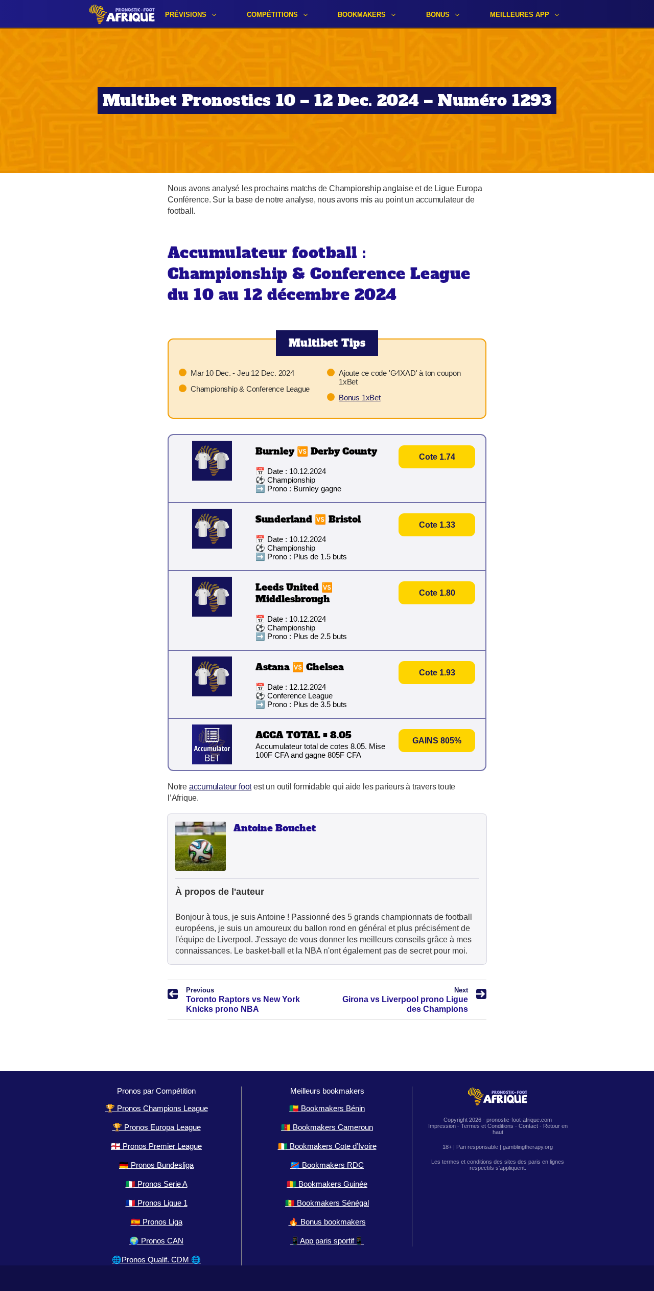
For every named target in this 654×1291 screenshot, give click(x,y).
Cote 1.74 (437, 456)
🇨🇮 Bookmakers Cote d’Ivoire (327, 1146)
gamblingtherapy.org (528, 1147)
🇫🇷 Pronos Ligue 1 (157, 1202)
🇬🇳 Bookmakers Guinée (327, 1184)
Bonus (438, 14)
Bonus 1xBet (360, 397)
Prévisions (185, 14)
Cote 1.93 (437, 672)
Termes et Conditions (487, 1126)
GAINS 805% (436, 740)
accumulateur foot (220, 786)
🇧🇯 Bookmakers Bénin (327, 1108)
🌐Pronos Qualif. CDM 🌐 (156, 1259)
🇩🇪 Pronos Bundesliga (156, 1165)
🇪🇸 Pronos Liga (156, 1221)
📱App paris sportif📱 (327, 1240)
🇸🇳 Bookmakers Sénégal (327, 1202)
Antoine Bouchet (274, 828)
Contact (528, 1126)
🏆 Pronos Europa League (156, 1127)
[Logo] (122, 14)
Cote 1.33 (437, 524)
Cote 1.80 (437, 592)
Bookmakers (362, 14)
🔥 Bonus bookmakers (327, 1221)
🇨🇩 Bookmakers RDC (327, 1165)
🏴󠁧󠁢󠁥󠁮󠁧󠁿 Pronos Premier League (156, 1146)
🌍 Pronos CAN (156, 1240)
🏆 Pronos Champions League (156, 1108)
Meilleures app (519, 14)
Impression (442, 1126)
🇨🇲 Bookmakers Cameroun (327, 1127)
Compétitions (272, 14)
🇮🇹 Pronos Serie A (157, 1184)
